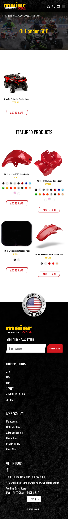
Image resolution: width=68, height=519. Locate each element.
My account (11, 421)
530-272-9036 (38, 477)
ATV (8, 372)
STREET (10, 388)
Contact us (11, 438)
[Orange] (26, 189)
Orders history (13, 427)
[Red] (22, 184)
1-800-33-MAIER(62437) (18, 477)
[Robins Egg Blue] (46, 200)
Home (4, 16)
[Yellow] (7, 189)
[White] (7, 184)
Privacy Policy (13, 444)
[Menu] (63, 6)
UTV (8, 377)
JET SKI (9, 400)
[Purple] (18, 194)
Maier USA (37, 509)
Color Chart (11, 449)
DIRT (8, 383)
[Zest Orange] (15, 189)
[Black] (3, 184)
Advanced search (14, 432)
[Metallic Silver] (18, 189)
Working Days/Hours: (22, 490)
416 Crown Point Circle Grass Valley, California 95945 (32, 483)
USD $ (33, 499)
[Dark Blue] (26, 184)
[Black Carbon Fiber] (11, 184)
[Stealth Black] (18, 184)
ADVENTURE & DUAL (16, 394)
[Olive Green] (22, 189)
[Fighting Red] (11, 189)
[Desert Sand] (30, 189)
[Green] (3, 189)
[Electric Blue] (30, 184)
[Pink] (15, 194)
